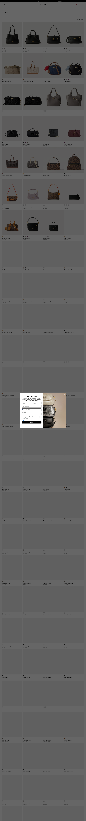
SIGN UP (31, 422)
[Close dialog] (64, 394)
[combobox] (23, 410)
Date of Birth (24, 412)
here (23, 420)
